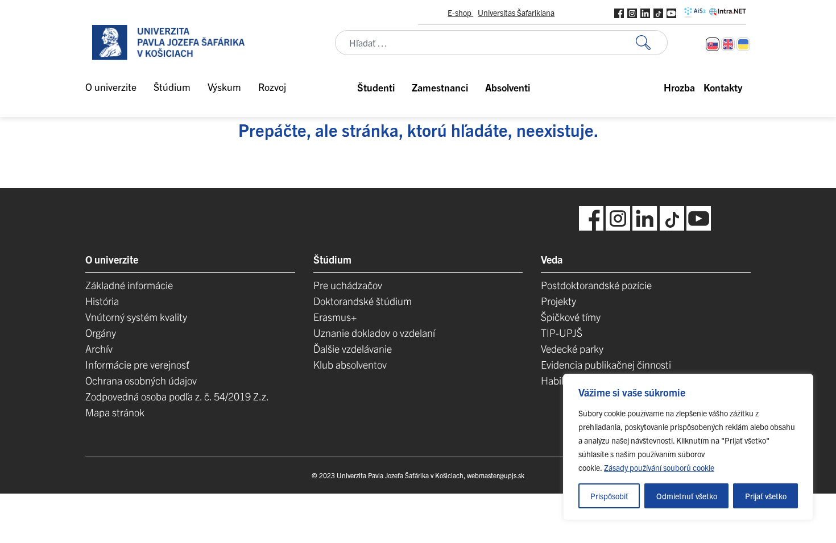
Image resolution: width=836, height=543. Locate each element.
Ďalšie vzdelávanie (352, 348)
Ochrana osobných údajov (141, 380)
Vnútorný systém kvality (136, 316)
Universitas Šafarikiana (516, 12)
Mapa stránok (114, 412)
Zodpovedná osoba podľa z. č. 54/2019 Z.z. (177, 396)
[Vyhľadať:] (652, 43)
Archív (99, 348)
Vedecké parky (572, 348)
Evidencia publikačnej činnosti (606, 364)
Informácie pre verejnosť (137, 364)
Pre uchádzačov (347, 284)
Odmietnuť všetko (686, 496)
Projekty (558, 300)
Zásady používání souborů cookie (659, 467)
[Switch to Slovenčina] (712, 44)
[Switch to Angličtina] (728, 44)
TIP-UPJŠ (561, 332)
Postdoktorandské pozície (596, 284)
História (102, 300)
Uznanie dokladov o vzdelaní (374, 332)
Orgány (100, 332)
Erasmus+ (335, 316)
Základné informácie (129, 284)
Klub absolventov (350, 364)
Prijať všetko (766, 496)
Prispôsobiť (609, 496)
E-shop (460, 12)
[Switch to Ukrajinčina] (743, 44)
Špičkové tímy (571, 316)
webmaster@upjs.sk (495, 475)
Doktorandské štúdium (362, 300)
